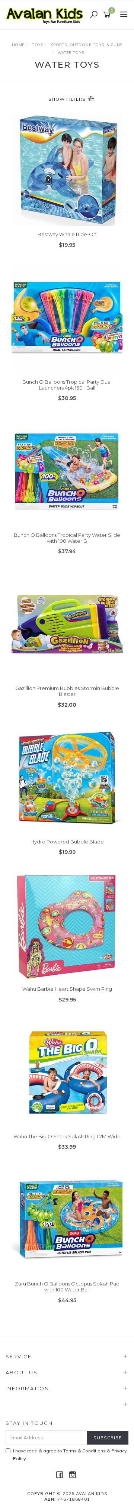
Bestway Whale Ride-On (67, 234)
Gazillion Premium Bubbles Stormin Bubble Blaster (67, 691)
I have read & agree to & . (70, 1454)
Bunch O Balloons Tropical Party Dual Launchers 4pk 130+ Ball (67, 385)
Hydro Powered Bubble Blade (67, 842)
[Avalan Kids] (46, 14)
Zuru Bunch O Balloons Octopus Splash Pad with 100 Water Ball (67, 1287)
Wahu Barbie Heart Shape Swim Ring (67, 989)
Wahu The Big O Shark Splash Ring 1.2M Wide (67, 1136)
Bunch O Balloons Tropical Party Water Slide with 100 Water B (67, 538)
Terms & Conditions (84, 1450)
